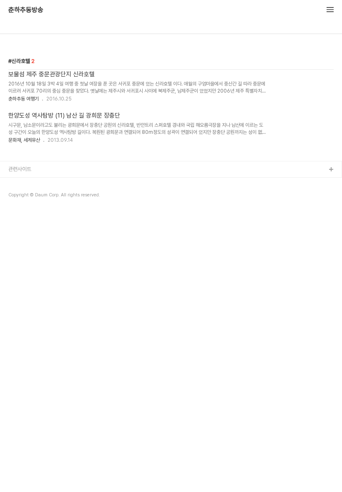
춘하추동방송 (25, 10)
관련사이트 (19, 169)
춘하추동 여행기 (23, 99)
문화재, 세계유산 (24, 140)
